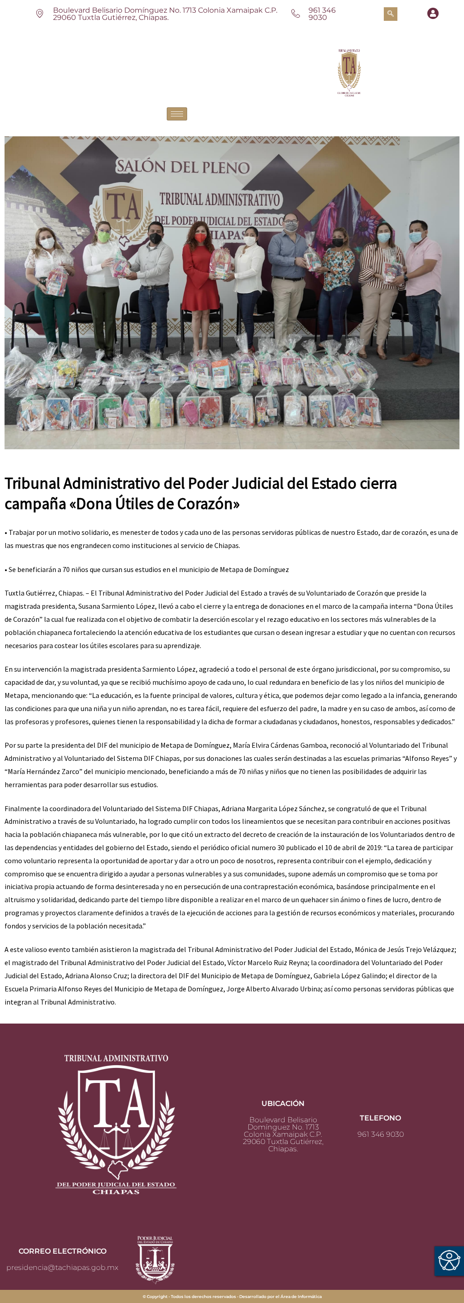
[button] (390, 14)
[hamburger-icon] (177, 113)
